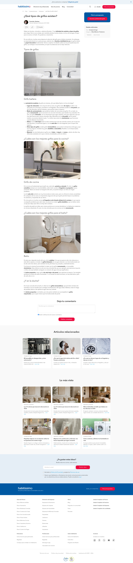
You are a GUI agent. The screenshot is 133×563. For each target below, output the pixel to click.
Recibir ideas (83, 467)
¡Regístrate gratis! (73, 2)
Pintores (44, 520)
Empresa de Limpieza (47, 505)
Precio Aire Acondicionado (23, 514)
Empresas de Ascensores (48, 502)
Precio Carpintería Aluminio (24, 523)
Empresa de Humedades (48, 508)
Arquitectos (45, 529)
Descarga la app (46, 542)
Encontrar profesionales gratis (97, 18)
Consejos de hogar (33, 11)
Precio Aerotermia (21, 505)
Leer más (37, 364)
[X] (104, 540)
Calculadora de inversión (48, 545)
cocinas (27, 177)
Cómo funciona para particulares (25, 536)
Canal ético (70, 539)
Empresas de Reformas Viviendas (50, 511)
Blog (26, 11)
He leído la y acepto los (62, 472)
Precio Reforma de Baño (23, 502)
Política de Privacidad (57, 472)
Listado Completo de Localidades (101, 508)
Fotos (69, 508)
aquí (80, 477)
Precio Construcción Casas (23, 511)
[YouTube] (108, 540)
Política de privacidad (57, 553)
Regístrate (19, 539)
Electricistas (45, 523)
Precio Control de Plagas (23, 529)
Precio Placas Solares (22, 517)
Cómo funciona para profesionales (50, 536)
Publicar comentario (66, 319)
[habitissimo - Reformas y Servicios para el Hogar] (24, 6)
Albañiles (44, 526)
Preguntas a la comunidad (74, 505)
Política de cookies (71, 553)
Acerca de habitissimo (73, 536)
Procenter (70, 511)
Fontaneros (41, 11)
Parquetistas (45, 514)
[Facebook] (99, 540)
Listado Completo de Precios (100, 499)
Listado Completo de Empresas (101, 505)
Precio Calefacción (21, 526)
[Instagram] (94, 540)
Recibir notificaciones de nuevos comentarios (50, 314)
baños (27, 94)
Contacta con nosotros (98, 536)
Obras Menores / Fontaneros (98, 31)
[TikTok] (113, 540)
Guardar (41, 27)
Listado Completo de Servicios (101, 502)
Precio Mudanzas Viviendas (23, 508)
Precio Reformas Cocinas (23, 520)
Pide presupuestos (109, 7)
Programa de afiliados (73, 542)
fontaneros (89, 34)
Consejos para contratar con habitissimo (27, 542)
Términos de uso (74, 472)
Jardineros (45, 517)
